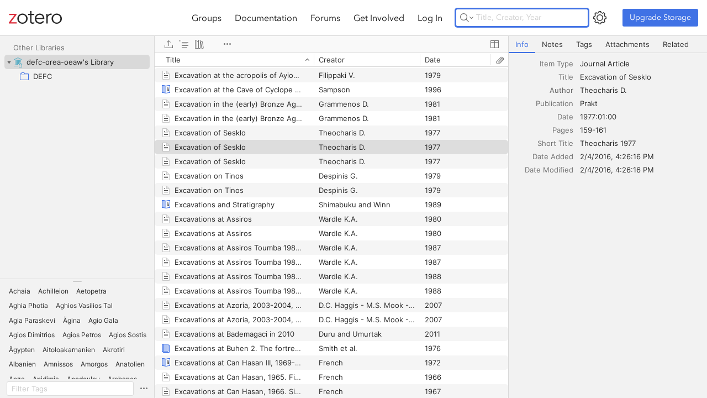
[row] (331, 60)
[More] (227, 44)
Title (565, 76)
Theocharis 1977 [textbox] (608, 143)
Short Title (555, 143)
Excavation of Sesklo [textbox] (615, 76)
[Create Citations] (184, 44)
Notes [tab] (552, 44)
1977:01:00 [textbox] (598, 116)
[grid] (331, 225)
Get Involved (379, 17)
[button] (20, 291)
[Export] (168, 44)
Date (565, 116)
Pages (562, 129)
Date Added (552, 156)
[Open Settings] (599, 17)
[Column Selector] (494, 44)
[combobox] (640, 63)
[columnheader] (234, 59)
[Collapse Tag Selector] (77, 281)
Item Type (556, 63)
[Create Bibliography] (199, 44)
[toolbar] (331, 44)
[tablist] (608, 44)
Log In (430, 17)
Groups (206, 17)
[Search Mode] (466, 18)
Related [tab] (676, 44)
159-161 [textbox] (593, 129)
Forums (325, 17)
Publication (554, 103)
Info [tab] (522, 44)
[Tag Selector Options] (143, 388)
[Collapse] (8, 61)
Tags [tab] (584, 44)
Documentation (266, 17)
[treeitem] (77, 62)
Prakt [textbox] (589, 103)
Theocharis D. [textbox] (603, 90)
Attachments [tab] (627, 44)
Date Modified (549, 169)
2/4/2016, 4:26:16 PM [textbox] (617, 156)
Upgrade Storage (660, 17)
